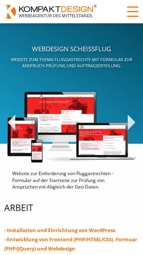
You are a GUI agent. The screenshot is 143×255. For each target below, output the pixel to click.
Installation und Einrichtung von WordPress (61, 230)
